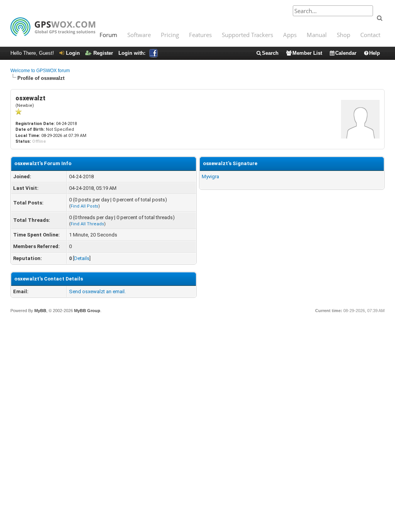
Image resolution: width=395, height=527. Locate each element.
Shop (343, 35)
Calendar (345, 53)
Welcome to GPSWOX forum (40, 70)
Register (103, 53)
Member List (307, 53)
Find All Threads (87, 223)
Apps (290, 35)
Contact (370, 35)
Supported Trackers (247, 35)
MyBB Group (87, 310)
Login (73, 53)
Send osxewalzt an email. (97, 291)
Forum (108, 35)
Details (81, 258)
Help (374, 53)
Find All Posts (84, 206)
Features (200, 35)
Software (139, 35)
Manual (317, 35)
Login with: (131, 53)
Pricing (170, 35)
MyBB (40, 310)
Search (270, 53)
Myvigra (210, 176)
